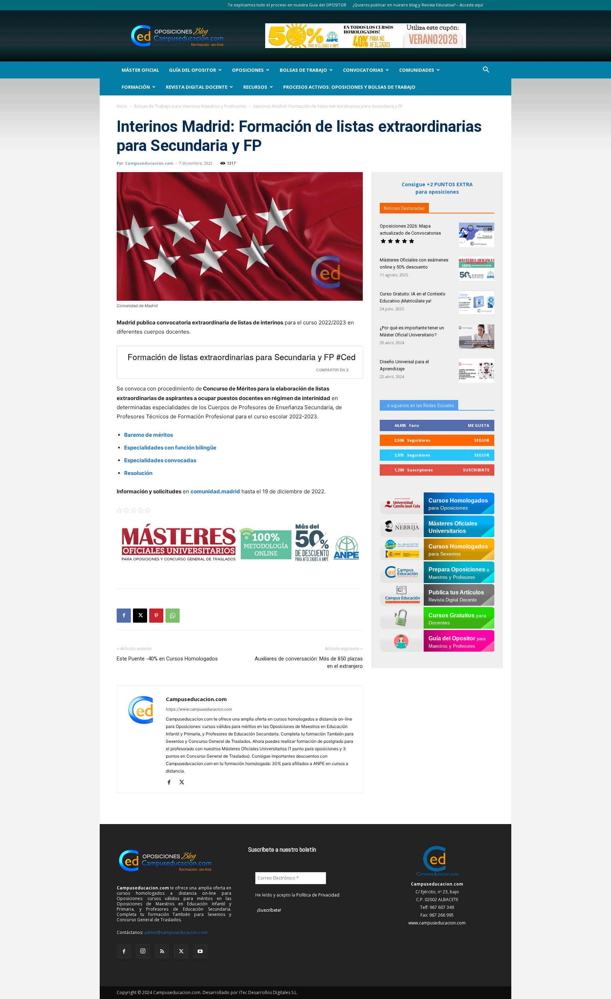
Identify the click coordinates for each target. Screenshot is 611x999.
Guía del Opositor (192, 70)
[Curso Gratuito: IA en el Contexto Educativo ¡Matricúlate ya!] (476, 302)
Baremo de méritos (148, 434)
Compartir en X (332, 369)
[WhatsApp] (172, 616)
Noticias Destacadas (404, 208)
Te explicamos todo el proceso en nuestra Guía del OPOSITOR (287, 4)
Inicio (122, 106)
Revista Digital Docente (196, 87)
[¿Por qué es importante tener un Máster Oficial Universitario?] (476, 336)
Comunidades (416, 70)
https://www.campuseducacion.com (199, 709)
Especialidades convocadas (160, 460)
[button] (485, 70)
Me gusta (478, 425)
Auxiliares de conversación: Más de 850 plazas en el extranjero (309, 662)
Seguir (481, 440)
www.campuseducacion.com (437, 923)
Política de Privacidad (317, 895)
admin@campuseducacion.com (176, 932)
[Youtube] (200, 952)
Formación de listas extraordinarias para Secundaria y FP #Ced (242, 356)
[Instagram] (143, 951)
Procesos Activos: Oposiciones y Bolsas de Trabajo (349, 87)
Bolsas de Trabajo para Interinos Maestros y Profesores (190, 106)
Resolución (138, 473)
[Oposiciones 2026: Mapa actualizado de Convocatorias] (476, 235)
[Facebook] (124, 616)
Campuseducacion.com (149, 163)
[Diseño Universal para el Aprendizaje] (476, 370)
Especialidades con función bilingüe (170, 447)
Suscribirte (476, 469)
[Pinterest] (156, 616)
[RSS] (162, 952)
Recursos (255, 87)
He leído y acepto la (297, 895)
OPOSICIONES (248, 70)
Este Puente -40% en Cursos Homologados (167, 659)
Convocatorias (363, 70)
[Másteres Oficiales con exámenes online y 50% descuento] (476, 269)
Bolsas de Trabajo (303, 70)
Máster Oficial (140, 70)
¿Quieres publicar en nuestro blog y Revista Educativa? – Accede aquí (418, 4)
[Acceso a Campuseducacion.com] (437, 876)
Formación (136, 87)
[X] (140, 616)
